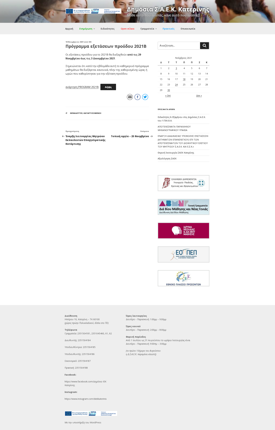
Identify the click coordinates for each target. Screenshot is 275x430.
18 (184, 79)
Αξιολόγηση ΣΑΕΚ (167, 158)
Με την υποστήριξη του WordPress (83, 422)
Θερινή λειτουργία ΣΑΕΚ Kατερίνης (176, 152)
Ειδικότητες (108, 28)
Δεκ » (199, 95)
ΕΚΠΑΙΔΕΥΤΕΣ (76, 113)
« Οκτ (168, 95)
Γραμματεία (147, 28)
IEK (90, 42)
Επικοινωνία (188, 28)
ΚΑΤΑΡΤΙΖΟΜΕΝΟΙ (92, 113)
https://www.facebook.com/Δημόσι (83, 381)
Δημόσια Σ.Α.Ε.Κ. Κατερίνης (168, 9)
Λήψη (108, 87)
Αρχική (69, 28)
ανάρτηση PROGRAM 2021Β (82, 87)
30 (168, 90)
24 (176, 84)
